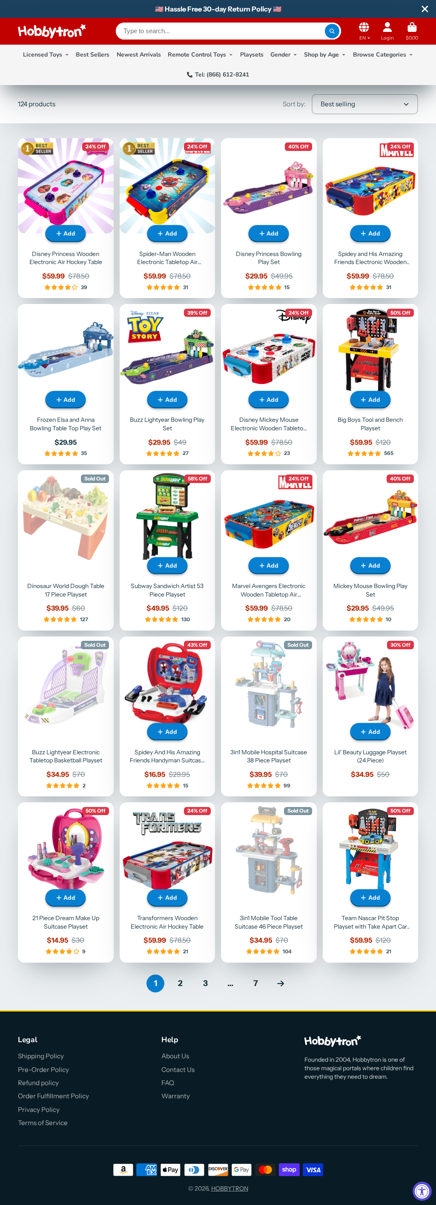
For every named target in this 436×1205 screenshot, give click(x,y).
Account (387, 31)
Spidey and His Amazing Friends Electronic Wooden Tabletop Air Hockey (371, 218)
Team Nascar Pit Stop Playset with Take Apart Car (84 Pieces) (371, 882)
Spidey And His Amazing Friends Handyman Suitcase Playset (167, 717)
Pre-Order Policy (43, 1070)
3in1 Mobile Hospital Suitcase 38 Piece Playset (269, 717)
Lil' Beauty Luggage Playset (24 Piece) (371, 717)
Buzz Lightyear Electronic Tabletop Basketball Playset (66, 717)
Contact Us (178, 1070)
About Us (175, 1056)
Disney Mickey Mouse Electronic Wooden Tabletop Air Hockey (269, 384)
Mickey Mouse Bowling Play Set (371, 550)
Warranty (175, 1096)
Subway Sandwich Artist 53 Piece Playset (167, 550)
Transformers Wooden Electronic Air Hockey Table (167, 882)
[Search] (332, 31)
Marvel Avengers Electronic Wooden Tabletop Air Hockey (269, 550)
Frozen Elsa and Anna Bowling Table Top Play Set (66, 384)
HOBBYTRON (229, 1188)
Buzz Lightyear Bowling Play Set (167, 384)
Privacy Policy (39, 1110)
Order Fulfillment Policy (53, 1096)
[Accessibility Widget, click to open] (422, 1191)
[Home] (52, 31)
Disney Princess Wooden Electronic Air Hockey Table (66, 218)
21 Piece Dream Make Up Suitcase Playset (66, 882)
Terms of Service (43, 1123)
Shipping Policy (41, 1056)
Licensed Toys (42, 55)
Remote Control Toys (197, 55)
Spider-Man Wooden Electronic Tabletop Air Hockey (167, 218)
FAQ (167, 1083)
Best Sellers (92, 55)
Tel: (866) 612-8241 (222, 75)
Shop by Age (321, 55)
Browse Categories (379, 55)
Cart (412, 31)
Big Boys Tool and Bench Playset (371, 384)
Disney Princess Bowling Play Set (269, 218)
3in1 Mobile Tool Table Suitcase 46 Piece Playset (269, 882)
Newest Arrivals (139, 55)
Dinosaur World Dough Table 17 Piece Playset (66, 550)
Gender (280, 55)
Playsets (252, 55)
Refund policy (38, 1083)
